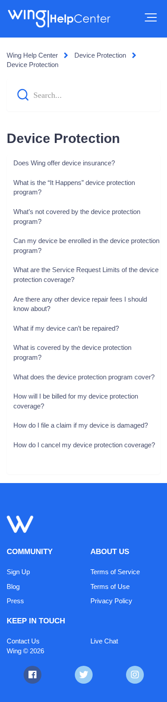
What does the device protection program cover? (84, 377)
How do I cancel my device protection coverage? (84, 445)
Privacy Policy (111, 601)
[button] (150, 17)
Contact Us (23, 641)
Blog (13, 586)
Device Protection (100, 55)
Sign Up (18, 572)
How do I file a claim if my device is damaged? (80, 425)
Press (15, 601)
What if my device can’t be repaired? (66, 328)
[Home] (58, 19)
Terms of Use (110, 586)
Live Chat (104, 641)
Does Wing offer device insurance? (64, 163)
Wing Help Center (32, 55)
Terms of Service (115, 572)
